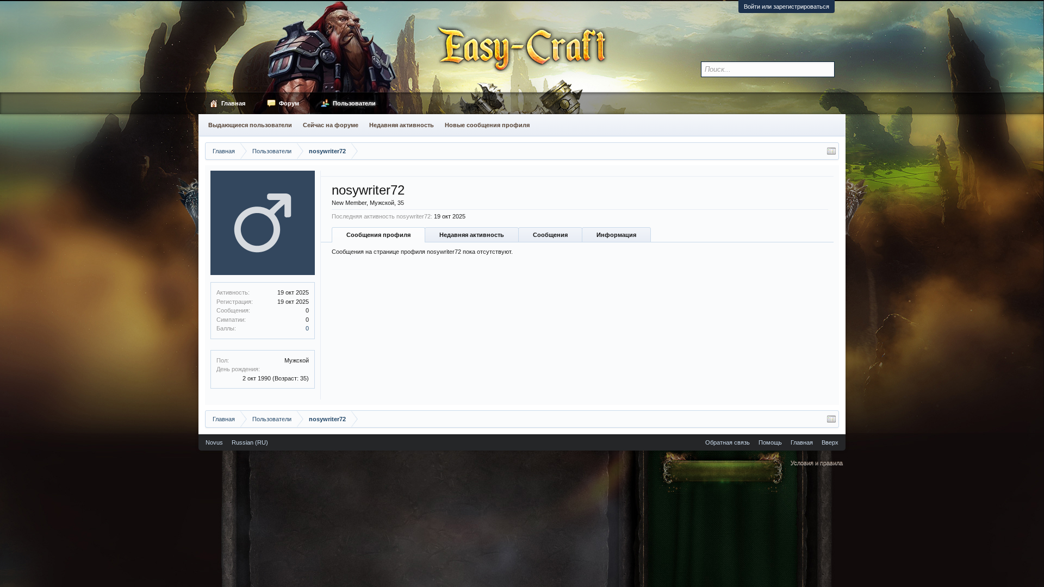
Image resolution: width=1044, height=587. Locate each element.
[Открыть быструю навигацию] (831, 151)
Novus (214, 442)
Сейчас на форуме (330, 125)
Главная (233, 103)
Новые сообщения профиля (487, 125)
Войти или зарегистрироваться (786, 6)
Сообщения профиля (378, 235)
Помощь (770, 442)
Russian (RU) (250, 442)
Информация (616, 235)
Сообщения (550, 235)
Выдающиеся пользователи (250, 125)
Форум (289, 103)
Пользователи (354, 103)
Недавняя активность (471, 235)
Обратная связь (727, 442)
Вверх (830, 442)
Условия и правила (817, 462)
